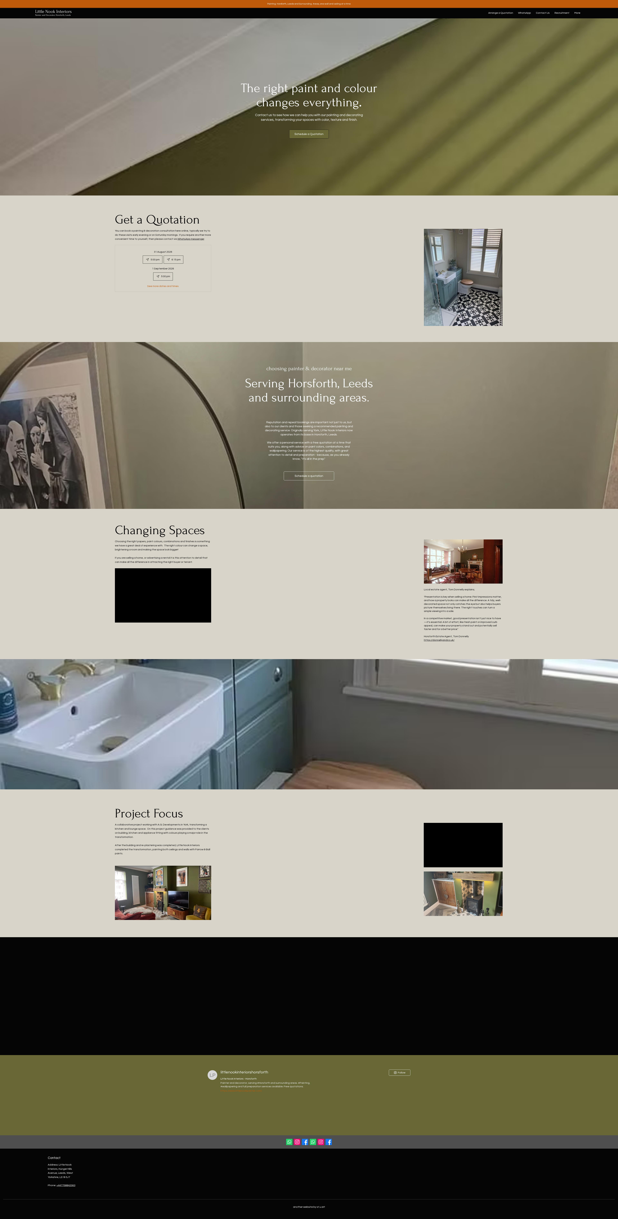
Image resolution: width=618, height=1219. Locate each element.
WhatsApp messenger (191, 239)
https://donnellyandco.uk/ (439, 640)
